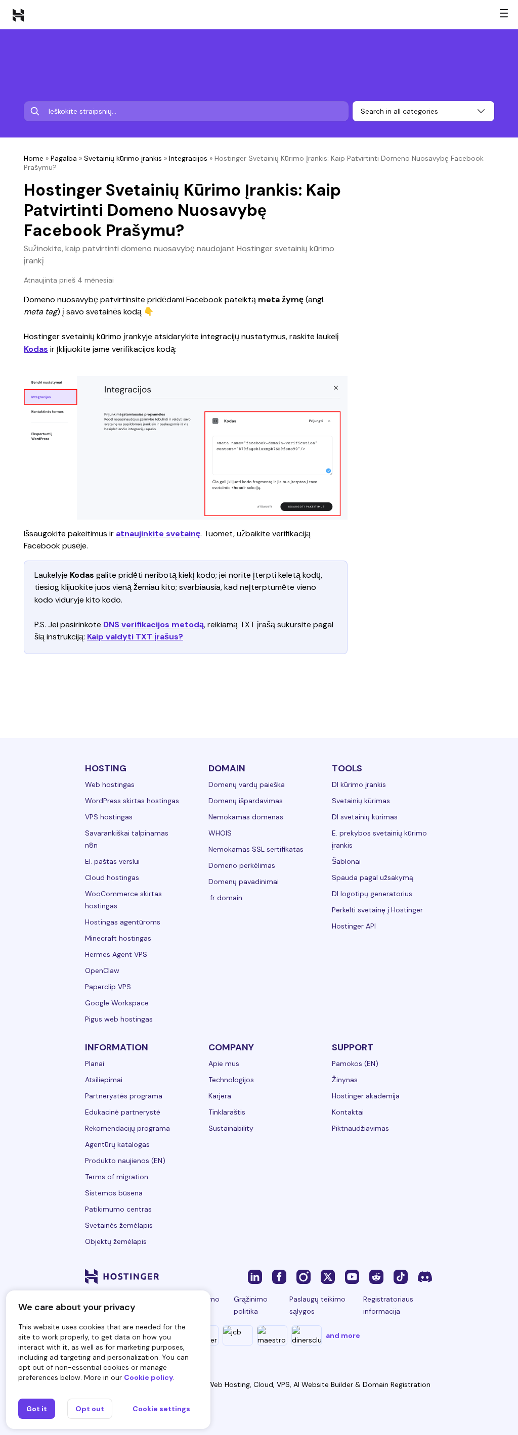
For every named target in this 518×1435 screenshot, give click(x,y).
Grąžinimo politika (251, 1305)
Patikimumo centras (118, 1209)
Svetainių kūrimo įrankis (123, 158)
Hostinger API (354, 926)
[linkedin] (255, 1276)
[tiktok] (401, 1276)
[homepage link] (18, 14)
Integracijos (188, 158)
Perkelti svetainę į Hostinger (377, 909)
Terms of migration (116, 1176)
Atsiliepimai (103, 1079)
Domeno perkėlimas (241, 865)
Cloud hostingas (112, 877)
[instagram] (303, 1276)
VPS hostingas (109, 816)
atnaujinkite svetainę (158, 533)
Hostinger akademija (366, 1095)
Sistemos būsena (114, 1192)
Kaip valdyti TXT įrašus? (135, 636)
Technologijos (231, 1079)
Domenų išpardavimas (245, 800)
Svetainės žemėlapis (119, 1225)
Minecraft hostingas (118, 938)
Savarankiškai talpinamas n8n (126, 839)
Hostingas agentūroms (122, 922)
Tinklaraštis (226, 1112)
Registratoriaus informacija (388, 1305)
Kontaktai (348, 1112)
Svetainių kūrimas (361, 800)
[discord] (425, 1276)
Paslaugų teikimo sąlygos (317, 1305)
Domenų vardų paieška (246, 784)
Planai (94, 1063)
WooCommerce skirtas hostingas (123, 899)
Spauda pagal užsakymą (372, 877)
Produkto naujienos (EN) (125, 1160)
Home (34, 158)
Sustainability (230, 1128)
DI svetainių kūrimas (365, 816)
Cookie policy (148, 1377)
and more (343, 1335)
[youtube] (352, 1276)
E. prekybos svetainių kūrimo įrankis (379, 839)
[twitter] (328, 1276)
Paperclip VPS (108, 986)
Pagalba (64, 158)
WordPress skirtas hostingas (132, 800)
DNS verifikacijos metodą (153, 624)
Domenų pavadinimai (243, 881)
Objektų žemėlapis (116, 1241)
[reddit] (376, 1276)
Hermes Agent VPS (116, 954)
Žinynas (345, 1079)
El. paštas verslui (112, 861)
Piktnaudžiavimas (360, 1128)
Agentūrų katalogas (117, 1144)
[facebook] (279, 1276)
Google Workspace (117, 1002)
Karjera (219, 1095)
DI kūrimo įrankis (359, 784)
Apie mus (223, 1063)
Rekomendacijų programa (127, 1128)
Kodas (36, 349)
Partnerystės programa (123, 1095)
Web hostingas (110, 784)
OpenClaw (102, 970)
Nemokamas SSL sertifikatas (256, 849)
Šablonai (346, 861)
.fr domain (225, 897)
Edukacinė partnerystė (122, 1112)
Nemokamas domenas (245, 816)
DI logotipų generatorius (372, 893)
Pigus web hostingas (119, 1019)
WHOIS (220, 833)
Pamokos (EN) (355, 1063)
